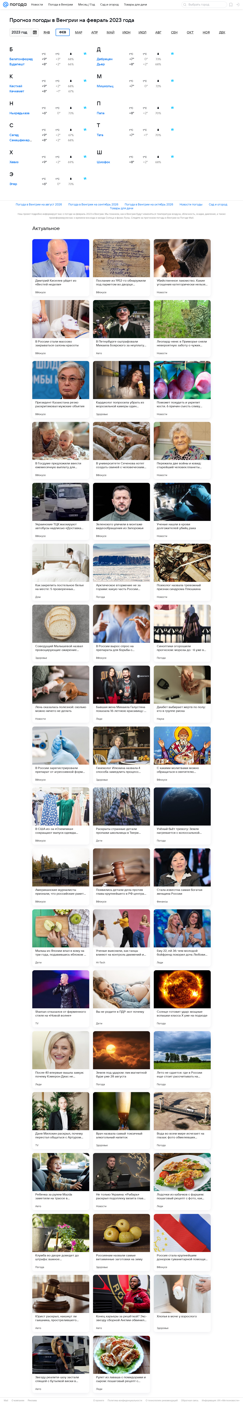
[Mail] (5, 4)
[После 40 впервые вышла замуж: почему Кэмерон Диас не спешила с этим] (60, 1059)
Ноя (206, 32)
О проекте (98, 1400)
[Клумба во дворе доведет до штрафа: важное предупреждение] (60, 1242)
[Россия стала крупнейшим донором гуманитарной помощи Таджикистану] (182, 1242)
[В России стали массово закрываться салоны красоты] (60, 328)
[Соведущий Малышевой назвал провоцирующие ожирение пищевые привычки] (60, 633)
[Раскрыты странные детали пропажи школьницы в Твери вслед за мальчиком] (121, 816)
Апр (94, 32)
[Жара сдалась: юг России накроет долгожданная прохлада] (182, 1364)
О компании (18, 1400)
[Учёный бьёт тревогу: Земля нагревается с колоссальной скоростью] (182, 816)
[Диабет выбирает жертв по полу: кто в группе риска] (182, 694)
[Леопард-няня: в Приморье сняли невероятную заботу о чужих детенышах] (182, 328)
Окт (190, 32)
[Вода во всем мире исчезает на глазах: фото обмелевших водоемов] (182, 1120)
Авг (158, 32)
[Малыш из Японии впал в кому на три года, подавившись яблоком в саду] (60, 937)
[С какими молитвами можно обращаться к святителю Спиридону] (182, 755)
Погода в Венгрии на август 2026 (39, 204)
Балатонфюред (21, 59)
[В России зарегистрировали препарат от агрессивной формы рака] (60, 755)
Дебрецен (105, 59)
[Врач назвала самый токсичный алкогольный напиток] (121, 1120)
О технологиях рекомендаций (162, 1400)
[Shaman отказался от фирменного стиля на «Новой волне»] (60, 998)
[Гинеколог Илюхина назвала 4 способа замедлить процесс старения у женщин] (121, 755)
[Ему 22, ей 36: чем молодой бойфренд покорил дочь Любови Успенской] (182, 937)
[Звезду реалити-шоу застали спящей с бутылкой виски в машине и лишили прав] (60, 1364)
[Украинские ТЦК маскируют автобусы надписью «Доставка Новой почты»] (60, 511)
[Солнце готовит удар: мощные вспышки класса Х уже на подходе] (182, 998)
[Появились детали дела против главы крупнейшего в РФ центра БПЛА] (121, 877)
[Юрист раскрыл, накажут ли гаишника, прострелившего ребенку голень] (60, 1303)
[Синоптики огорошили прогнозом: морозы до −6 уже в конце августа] (182, 633)
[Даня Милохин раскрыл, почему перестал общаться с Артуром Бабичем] (60, 1120)
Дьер (101, 64)
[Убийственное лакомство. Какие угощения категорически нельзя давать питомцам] (182, 267)
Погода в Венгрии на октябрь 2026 (149, 204)
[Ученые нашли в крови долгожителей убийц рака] (182, 511)
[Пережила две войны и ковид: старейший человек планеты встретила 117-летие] (182, 450)
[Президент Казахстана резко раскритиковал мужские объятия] (60, 389)
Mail (6, 1400)
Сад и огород (218, 204)
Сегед (14, 135)
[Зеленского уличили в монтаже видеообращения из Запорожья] (121, 511)
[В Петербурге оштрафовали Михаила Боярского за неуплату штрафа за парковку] (121, 328)
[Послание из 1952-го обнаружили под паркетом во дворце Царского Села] (121, 267)
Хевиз (13, 162)
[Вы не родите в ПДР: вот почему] (121, 998)
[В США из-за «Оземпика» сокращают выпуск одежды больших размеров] (60, 816)
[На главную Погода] (17, 4)
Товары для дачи (121, 208)
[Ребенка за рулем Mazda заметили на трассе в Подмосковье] (60, 1181)
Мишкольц (105, 86)
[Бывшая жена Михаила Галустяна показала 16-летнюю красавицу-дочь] (121, 694)
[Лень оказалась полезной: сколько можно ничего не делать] (60, 694)
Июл (142, 32)
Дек (222, 32)
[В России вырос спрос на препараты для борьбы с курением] (121, 633)
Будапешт (16, 64)
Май (110, 32)
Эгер (13, 184)
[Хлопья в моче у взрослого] (182, 1303)
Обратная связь (189, 1400)
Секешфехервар (22, 140)
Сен (174, 32)
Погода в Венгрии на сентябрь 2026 (93, 204)
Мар (78, 32)
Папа (100, 113)
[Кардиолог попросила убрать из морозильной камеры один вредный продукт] (121, 389)
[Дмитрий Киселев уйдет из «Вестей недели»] (60, 267)
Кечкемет (16, 91)
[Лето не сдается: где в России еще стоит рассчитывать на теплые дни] (182, 1059)
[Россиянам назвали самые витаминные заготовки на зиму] (121, 1242)
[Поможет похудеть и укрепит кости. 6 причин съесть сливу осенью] (182, 389)
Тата (100, 135)
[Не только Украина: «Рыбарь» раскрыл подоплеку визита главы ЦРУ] (121, 1181)
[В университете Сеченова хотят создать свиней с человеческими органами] (121, 450)
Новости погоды (191, 204)
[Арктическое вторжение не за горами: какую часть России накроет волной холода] (121, 572)
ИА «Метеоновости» (228, 1400)
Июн (126, 32)
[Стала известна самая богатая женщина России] (182, 877)
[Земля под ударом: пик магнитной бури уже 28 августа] (121, 1059)
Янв (46, 32)
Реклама (32, 1400)
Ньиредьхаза (19, 113)
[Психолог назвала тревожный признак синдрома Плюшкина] (182, 572)
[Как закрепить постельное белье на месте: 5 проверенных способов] (60, 572)
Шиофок (103, 162)
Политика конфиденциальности (125, 1400)
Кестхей (15, 86)
